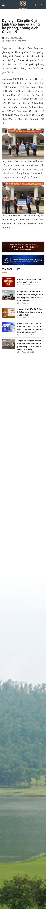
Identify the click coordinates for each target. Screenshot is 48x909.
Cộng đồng (21, 40)
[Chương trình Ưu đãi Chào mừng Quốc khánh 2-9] (8, 282)
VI (34, 4)
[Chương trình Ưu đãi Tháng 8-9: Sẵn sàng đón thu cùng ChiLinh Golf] (8, 313)
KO (42, 4)
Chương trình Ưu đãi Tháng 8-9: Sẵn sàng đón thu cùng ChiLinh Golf (29, 312)
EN (38, 4)
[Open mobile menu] (3, 4)
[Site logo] (23, 4)
